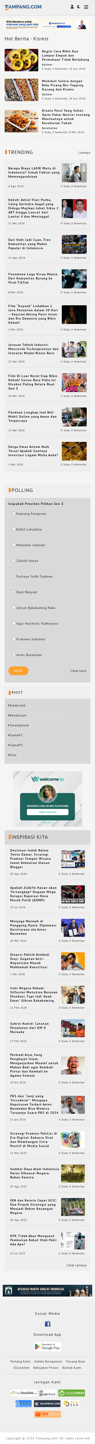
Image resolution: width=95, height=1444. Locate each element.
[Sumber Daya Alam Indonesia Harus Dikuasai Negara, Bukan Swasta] (73, 1173)
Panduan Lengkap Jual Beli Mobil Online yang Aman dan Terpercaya (32, 416)
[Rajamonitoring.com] (24, 1405)
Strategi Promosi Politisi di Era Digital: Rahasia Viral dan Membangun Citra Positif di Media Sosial (33, 1139)
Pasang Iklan (75, 1361)
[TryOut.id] (47, 1416)
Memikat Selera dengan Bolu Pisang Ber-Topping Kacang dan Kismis (62, 85)
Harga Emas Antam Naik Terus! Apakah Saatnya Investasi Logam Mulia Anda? (33, 451)
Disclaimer (22, 1368)
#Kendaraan (17, 715)
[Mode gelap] (78, 7)
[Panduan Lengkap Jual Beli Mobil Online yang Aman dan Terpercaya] (74, 416)
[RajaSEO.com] (71, 1405)
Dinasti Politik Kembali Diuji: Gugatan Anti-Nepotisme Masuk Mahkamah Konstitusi (30, 961)
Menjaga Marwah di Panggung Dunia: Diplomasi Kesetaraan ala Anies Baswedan (33, 927)
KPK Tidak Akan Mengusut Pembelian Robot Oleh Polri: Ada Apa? (33, 1240)
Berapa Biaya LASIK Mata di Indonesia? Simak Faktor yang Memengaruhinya (34, 172)
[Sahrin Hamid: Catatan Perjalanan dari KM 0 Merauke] (73, 1028)
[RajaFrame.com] (47, 1394)
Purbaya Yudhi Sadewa (34, 576)
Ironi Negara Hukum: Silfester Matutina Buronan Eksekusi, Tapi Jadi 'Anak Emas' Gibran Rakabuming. (34, 994)
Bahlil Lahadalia (29, 529)
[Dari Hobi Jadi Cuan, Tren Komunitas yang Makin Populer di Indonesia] (74, 244)
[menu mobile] (86, 7)
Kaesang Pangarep (31, 514)
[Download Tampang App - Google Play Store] (47, 1346)
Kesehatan (49, 128)
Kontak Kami (71, 1368)
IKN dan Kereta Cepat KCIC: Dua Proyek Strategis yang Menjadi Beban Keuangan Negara (33, 1206)
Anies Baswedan (29, 655)
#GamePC (15, 735)
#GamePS (15, 745)
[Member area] (72, 7)
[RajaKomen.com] (71, 1394)
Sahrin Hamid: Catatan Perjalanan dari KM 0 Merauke (29, 1028)
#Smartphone (18, 725)
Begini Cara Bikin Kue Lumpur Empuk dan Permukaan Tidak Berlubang (65, 55)
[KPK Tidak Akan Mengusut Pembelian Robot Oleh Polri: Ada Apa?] (73, 1240)
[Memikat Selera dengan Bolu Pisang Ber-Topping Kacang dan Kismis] (21, 89)
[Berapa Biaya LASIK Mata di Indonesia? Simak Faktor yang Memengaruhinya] (74, 173)
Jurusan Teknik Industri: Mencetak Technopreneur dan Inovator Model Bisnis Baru (33, 349)
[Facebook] (47, 1323)
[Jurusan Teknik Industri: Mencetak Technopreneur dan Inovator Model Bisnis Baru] (74, 349)
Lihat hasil (79, 671)
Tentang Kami (20, 1361)
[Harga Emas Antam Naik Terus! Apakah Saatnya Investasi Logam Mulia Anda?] (74, 451)
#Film (12, 755)
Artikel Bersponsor (48, 1361)
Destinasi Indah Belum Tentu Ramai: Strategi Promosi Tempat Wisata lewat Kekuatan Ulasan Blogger (30, 858)
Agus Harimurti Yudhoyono (37, 623)
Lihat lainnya (77, 1265)
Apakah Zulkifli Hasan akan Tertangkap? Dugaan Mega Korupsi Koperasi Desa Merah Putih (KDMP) (33, 894)
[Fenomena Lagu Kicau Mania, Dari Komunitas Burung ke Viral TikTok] (74, 278)
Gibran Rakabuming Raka (35, 608)
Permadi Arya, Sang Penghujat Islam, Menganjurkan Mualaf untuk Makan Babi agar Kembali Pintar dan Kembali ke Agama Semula (34, 1065)
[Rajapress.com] (47, 1405)
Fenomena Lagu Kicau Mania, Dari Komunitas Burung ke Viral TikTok (33, 278)
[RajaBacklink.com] (23, 1394)
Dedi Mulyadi (26, 592)
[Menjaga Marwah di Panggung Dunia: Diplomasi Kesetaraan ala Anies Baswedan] (73, 928)
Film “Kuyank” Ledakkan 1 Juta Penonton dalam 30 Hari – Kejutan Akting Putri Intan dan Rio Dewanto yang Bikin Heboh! (33, 314)
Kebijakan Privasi (46, 1368)
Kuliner (47, 64)
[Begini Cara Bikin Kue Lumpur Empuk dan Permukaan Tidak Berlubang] (21, 60)
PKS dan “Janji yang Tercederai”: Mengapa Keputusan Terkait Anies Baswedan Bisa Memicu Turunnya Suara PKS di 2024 (34, 1104)
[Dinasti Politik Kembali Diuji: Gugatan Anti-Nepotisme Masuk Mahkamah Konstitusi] (73, 961)
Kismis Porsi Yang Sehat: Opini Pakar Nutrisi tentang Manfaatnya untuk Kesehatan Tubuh (66, 116)
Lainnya (84, 152)
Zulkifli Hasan (27, 561)
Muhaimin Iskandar (31, 545)
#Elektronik (17, 705)
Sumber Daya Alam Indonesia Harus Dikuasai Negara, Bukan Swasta (34, 1173)
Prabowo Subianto (30, 639)
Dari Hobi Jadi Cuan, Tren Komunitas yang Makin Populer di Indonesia (29, 244)
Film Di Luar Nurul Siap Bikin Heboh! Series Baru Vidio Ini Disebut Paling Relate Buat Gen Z (32, 382)
